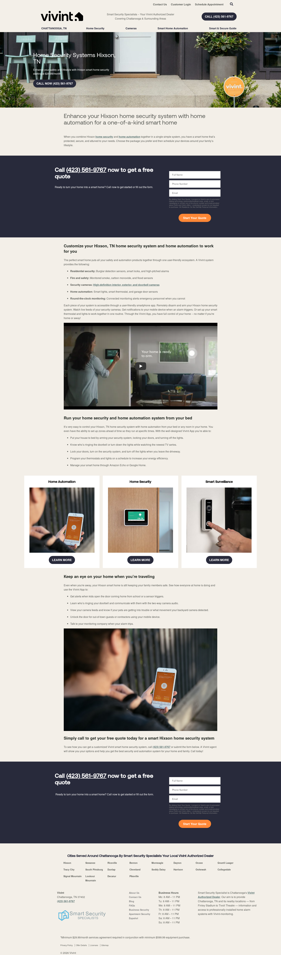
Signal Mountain (72, 876)
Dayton (177, 862)
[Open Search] (231, 4)
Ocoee (199, 862)
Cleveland (134, 869)
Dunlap (111, 869)
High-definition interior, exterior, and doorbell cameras (126, 285)
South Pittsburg (94, 869)
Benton (133, 862)
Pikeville (134, 876)
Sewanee (90, 862)
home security (104, 137)
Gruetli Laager (225, 862)
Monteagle (157, 862)
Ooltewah (201, 869)
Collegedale (224, 869)
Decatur (111, 876)
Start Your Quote (194, 218)
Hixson (67, 862)
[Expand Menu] (106, 28)
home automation (129, 137)
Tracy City (68, 869)
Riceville (112, 862)
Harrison (178, 869)
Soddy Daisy (159, 869)
